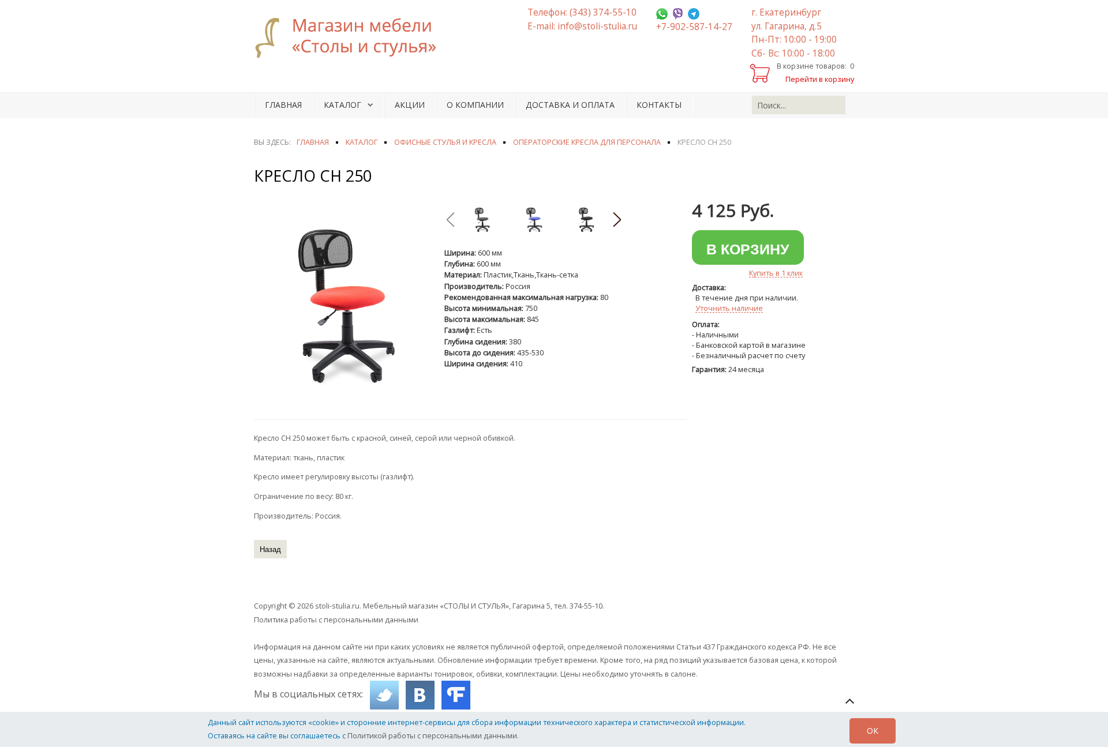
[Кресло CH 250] (343, 305)
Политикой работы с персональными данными (432, 735)
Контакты (659, 104)
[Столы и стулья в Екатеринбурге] (352, 37)
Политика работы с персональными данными (336, 619)
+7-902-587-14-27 (694, 27)
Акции (410, 104)
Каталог (342, 104)
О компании (475, 104)
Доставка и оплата (570, 104)
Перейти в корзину (819, 79)
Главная (283, 104)
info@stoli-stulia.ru (597, 26)
